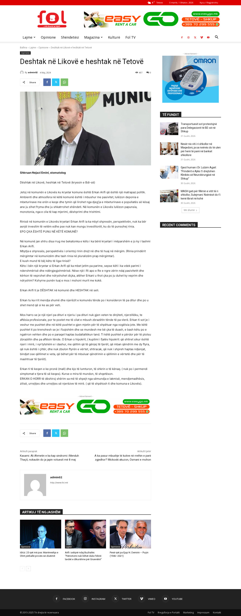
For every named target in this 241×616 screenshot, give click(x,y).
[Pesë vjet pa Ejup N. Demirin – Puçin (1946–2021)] (130, 534)
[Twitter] (195, 37)
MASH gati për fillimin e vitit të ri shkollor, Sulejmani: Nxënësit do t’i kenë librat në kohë (200, 195)
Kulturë (114, 37)
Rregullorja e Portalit (169, 612)
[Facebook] (182, 37)
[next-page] (28, 568)
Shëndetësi (70, 37)
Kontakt (217, 612)
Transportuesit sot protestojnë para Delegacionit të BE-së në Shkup (199, 127)
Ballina (23, 47)
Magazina (92, 37)
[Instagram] (188, 37)
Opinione (48, 37)
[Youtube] (208, 37)
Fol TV (130, 37)
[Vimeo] (201, 37)
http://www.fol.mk (59, 482)
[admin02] (22, 72)
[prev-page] (22, 568)
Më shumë (189, 210)
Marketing (188, 612)
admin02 (32, 72)
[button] (216, 37)
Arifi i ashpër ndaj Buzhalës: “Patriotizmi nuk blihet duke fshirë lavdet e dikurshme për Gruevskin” (83, 556)
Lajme (27, 37)
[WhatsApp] (64, 82)
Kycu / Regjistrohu (209, 2)
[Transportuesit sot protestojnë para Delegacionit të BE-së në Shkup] (169, 128)
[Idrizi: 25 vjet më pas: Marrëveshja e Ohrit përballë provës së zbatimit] (40, 534)
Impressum (203, 612)
